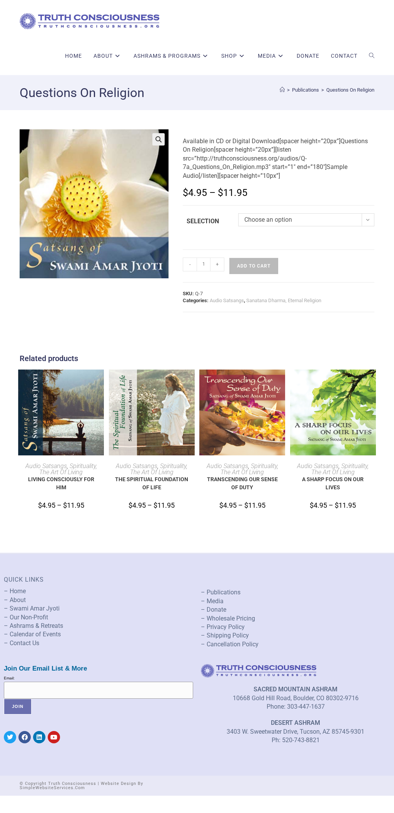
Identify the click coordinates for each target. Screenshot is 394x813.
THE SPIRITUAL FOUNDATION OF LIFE (151, 483)
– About (15, 600)
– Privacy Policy (223, 627)
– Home (15, 591)
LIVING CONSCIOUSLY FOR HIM (61, 483)
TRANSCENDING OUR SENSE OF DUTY (242, 483)
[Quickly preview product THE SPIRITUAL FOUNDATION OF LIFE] (191, 383)
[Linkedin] (39, 737)
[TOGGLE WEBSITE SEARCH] (371, 55)
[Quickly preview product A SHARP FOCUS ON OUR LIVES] (372, 383)
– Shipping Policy (225, 635)
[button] (158, 139)
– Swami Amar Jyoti (32, 608)
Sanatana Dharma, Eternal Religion (283, 300)
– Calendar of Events (32, 634)
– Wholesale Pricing (228, 618)
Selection (203, 221)
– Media (212, 601)
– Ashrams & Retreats (33, 625)
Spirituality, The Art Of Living (68, 469)
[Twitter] (10, 737)
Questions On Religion (350, 90)
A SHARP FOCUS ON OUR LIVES (333, 483)
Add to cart (253, 266)
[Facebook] (24, 737)
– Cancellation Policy (230, 644)
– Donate (213, 609)
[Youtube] (54, 737)
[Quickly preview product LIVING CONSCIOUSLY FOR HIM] (100, 383)
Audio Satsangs (227, 300)
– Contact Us (21, 643)
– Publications (220, 592)
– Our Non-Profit (26, 617)
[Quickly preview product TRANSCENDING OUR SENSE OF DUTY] (281, 383)
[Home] (282, 90)
